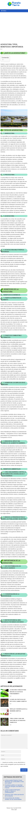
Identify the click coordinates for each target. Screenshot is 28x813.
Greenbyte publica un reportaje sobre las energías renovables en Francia (14, 786)
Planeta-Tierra (10, 808)
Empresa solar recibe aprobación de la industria (14, 795)
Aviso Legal (14, 809)
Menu (4, 11)
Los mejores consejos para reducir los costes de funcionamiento (18, 691)
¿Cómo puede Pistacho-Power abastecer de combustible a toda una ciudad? (14, 781)
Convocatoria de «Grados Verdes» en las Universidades (13, 798)
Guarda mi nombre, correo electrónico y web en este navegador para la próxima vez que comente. (13, 764)
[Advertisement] (14, 27)
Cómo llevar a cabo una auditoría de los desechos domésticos (17, 720)
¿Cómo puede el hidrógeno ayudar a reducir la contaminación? (12, 791)
